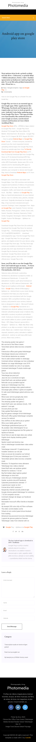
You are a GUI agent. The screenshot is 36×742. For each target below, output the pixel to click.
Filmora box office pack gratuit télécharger (16, 352)
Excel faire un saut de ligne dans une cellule (17, 435)
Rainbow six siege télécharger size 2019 (16, 363)
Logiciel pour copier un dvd (11, 485)
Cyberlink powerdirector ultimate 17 (14, 483)
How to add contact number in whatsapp (15, 359)
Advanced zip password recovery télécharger (17, 516)
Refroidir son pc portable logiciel (13, 383)
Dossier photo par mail (9, 409)
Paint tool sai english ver (12, 652)
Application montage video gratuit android (16, 387)
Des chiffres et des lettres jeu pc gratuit (16, 421)
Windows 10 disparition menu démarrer (15, 464)
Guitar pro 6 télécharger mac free (13, 385)
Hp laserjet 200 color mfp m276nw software (17, 506)
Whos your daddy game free (11, 423)
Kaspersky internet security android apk (15, 490)
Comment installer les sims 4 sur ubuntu (16, 366)
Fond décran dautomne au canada (13, 356)
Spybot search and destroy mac (13, 442)
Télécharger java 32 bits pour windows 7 (16, 456)
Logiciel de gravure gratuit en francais (15, 518)
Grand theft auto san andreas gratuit (14, 380)
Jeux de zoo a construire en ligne (13, 378)
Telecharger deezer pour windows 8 (14, 354)
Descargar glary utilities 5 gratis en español (17, 390)
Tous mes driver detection (11, 373)
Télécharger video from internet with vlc (15, 521)
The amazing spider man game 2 (13, 342)
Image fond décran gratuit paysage (18, 727)
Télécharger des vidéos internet (13, 466)
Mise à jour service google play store (15, 397)
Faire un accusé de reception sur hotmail (16, 454)
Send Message (11, 626)
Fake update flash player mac (12, 411)
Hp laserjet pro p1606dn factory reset (16, 657)
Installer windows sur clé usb (12, 452)
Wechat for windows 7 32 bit (12, 471)
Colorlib (28, 738)
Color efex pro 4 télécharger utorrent (14, 478)
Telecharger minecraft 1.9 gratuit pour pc (16, 449)
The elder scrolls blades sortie (12, 509)
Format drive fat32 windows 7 (12, 487)
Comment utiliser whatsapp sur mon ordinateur (18, 361)
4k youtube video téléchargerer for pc (15, 428)
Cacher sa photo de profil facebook (14, 480)
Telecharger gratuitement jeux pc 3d (14, 425)
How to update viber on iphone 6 (13, 399)
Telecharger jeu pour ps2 (10, 375)
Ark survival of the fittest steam (13, 344)
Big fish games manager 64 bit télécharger (16, 413)
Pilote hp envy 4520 (18, 717)
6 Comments (7, 92)
